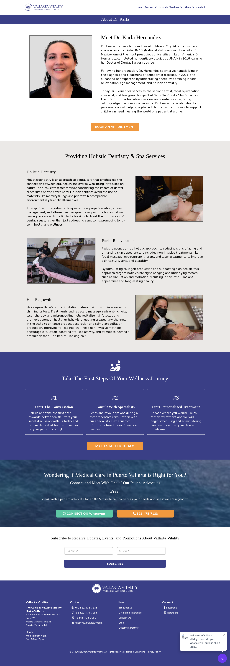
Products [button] (174, 7)
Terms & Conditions (135, 651)
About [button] (188, 7)
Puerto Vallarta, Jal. (36, 625)
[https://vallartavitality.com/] (43, 7)
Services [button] (149, 7)
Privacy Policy (154, 651)
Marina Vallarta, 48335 (38, 621)
